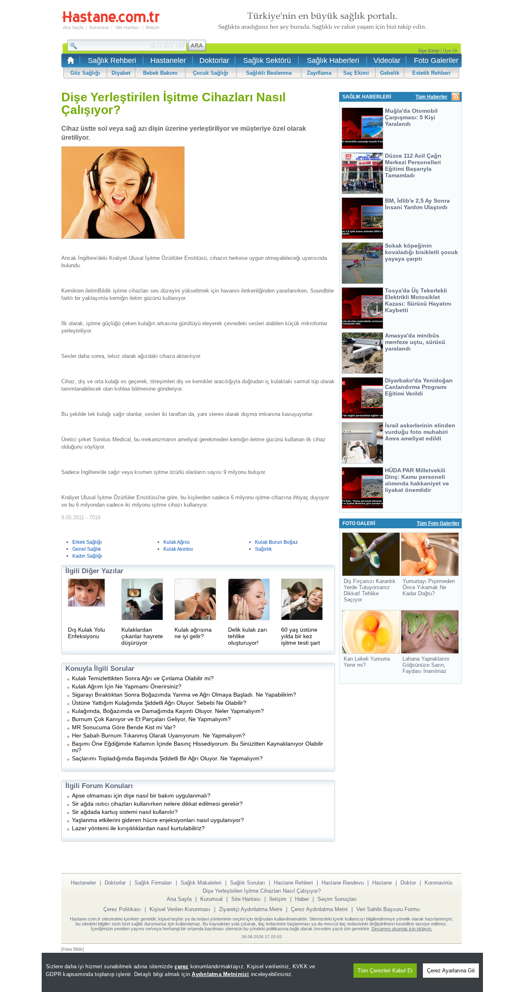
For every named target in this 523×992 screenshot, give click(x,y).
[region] (262, 972)
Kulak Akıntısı (178, 549)
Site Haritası (127, 27)
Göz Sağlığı (85, 73)
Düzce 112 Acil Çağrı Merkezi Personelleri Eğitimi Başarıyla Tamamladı (413, 165)
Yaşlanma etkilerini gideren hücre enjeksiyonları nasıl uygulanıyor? (158, 820)
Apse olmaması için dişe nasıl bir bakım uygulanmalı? (141, 795)
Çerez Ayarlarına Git (451, 970)
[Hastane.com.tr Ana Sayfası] (69, 63)
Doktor (408, 883)
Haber (302, 899)
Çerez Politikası (122, 909)
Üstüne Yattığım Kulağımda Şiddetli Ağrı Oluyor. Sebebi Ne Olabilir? (159, 702)
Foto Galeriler (436, 60)
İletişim (152, 27)
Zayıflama (319, 73)
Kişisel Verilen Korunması (180, 909)
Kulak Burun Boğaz (276, 542)
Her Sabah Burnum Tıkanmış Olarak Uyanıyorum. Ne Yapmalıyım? (158, 735)
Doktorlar (214, 60)
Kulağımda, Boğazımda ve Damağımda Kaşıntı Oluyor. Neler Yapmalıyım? (168, 711)
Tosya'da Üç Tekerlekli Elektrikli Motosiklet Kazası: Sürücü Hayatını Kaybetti (418, 300)
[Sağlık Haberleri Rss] (455, 97)
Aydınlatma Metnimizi (220, 974)
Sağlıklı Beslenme (269, 73)
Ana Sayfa (73, 27)
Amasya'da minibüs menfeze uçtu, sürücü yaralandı (415, 342)
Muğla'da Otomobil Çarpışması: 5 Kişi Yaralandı (411, 117)
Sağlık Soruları (247, 883)
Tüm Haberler (431, 97)
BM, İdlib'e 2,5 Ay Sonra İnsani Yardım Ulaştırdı (417, 203)
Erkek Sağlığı (87, 542)
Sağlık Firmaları (153, 883)
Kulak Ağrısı (176, 542)
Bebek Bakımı (160, 73)
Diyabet (121, 73)
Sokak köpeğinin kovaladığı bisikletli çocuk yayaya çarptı (421, 252)
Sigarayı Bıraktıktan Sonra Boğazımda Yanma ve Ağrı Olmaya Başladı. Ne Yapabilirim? (184, 694)
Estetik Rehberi (431, 73)
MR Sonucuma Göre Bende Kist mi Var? (124, 727)
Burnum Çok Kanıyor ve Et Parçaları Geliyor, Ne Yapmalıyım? (151, 719)
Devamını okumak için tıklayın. (401, 928)
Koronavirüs (439, 883)
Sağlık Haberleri (333, 60)
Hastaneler (168, 60)
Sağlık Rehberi (112, 60)
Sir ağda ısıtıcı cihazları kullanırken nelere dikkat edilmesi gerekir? (157, 803)
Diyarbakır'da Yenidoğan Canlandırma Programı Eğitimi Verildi (419, 387)
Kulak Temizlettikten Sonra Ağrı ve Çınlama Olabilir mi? (143, 678)
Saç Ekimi (356, 73)
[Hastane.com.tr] (110, 21)
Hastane (382, 883)
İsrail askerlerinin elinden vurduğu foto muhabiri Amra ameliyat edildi (420, 432)
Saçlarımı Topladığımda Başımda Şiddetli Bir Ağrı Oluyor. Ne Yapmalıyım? (167, 758)
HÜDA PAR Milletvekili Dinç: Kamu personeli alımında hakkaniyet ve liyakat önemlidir (417, 480)
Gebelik (389, 73)
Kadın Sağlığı (87, 556)
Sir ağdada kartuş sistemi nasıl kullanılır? (125, 812)
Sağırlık (263, 549)
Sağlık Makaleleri (201, 883)
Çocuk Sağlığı (210, 73)
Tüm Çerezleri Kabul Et (385, 970)
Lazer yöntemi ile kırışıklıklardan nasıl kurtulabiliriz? (138, 828)
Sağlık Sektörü (267, 60)
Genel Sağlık (86, 549)
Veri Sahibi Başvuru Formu (388, 909)
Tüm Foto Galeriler (438, 523)
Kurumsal (98, 27)
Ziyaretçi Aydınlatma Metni (250, 909)
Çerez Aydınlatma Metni (319, 909)
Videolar (386, 60)
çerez (181, 966)
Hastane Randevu (343, 883)
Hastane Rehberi (293, 883)
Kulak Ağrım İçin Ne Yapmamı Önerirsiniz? (126, 686)
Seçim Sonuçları (337, 899)
